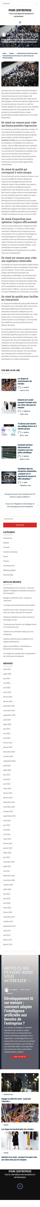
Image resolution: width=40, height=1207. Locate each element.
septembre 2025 (9, 715)
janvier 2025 (7, 747)
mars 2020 (7, 908)
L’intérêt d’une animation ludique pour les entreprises (18, 633)
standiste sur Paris (8, 140)
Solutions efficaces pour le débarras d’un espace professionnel (18, 640)
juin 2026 (6, 678)
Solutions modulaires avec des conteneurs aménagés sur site (19, 618)
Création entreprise (10, 552)
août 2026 (7, 669)
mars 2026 (7, 692)
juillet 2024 (7, 770)
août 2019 (7, 931)
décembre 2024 (9, 752)
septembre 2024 (9, 761)
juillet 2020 (7, 889)
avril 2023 (6, 834)
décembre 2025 (9, 706)
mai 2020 (6, 899)
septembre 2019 (9, 926)
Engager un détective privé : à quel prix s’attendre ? (17, 599)
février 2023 (7, 843)
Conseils (6, 547)
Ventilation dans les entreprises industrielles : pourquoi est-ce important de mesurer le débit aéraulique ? (27, 473)
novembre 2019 (9, 917)
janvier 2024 (7, 798)
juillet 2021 (7, 866)
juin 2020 (6, 894)
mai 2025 (6, 733)
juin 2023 (6, 825)
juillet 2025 (7, 724)
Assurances (7, 538)
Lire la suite (19, 1056)
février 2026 (7, 697)
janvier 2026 (7, 701)
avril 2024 (6, 784)
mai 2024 (6, 779)
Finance (6, 561)
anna (25, 482)
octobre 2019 (8, 921)
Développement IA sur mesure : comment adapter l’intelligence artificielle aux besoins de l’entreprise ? (19, 590)
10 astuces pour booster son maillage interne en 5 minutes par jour (27, 426)
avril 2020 (6, 903)
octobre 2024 (8, 756)
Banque (6, 543)
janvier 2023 (7, 848)
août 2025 (7, 720)
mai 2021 (6, 871)
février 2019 (7, 940)
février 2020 (7, 912)
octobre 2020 (8, 885)
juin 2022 (6, 857)
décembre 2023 (9, 802)
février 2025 (7, 743)
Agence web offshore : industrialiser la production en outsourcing (17, 647)
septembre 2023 (9, 816)
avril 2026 (6, 688)
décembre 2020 (9, 876)
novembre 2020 (9, 880)
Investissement (9, 566)
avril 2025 (6, 738)
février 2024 (7, 793)
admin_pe (27, 411)
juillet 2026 (7, 674)
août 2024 (7, 766)
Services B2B (8, 575)
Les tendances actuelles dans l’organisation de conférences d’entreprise (19, 655)
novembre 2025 (9, 711)
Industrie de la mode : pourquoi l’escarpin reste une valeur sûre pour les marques (18, 611)
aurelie (12, 34)
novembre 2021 (9, 862)
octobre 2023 (8, 811)
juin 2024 (6, 775)
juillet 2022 (7, 853)
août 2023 (7, 821)
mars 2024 (7, 789)
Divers (35, 34)
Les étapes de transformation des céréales (25, 381)
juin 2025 (6, 729)
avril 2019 (6, 935)
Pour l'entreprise (20, 10)
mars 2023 (7, 839)
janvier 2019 (7, 944)
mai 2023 (6, 830)
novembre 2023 (9, 807)
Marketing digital (9, 570)
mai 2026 (6, 683)
